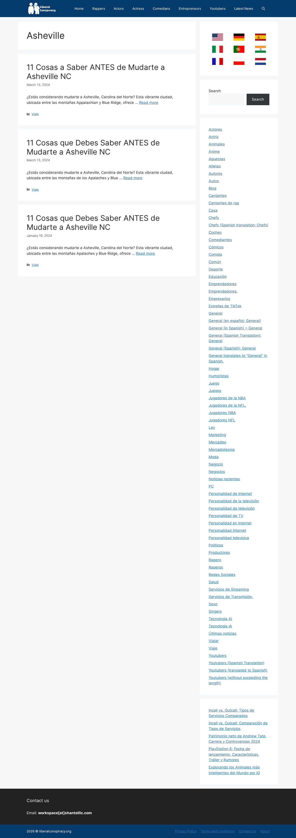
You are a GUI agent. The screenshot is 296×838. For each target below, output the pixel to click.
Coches (215, 232)
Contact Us (247, 831)
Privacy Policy (186, 831)
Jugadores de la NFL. (227, 405)
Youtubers (218, 8)
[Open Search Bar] (263, 8)
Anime (214, 151)
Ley (212, 427)
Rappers (98, 8)
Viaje (35, 114)
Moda (214, 457)
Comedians (161, 8)
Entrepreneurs (190, 8)
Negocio (216, 464)
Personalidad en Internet (230, 523)
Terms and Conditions (218, 831)
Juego (214, 383)
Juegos (215, 390)
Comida (215, 254)
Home (79, 8)
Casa (213, 210)
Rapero (215, 560)
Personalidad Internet (227, 530)
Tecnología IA (220, 626)
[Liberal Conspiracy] (41, 8)
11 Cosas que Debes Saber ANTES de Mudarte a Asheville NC (93, 147)
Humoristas (219, 376)
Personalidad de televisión (232, 508)
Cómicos (216, 247)
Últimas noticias (222, 633)
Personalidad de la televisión (234, 501)
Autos (214, 181)
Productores (219, 552)
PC (211, 486)
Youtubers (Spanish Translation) (236, 663)
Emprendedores (222, 284)
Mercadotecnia (222, 449)
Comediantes (220, 240)
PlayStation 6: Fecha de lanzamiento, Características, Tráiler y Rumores (234, 754)
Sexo (213, 604)
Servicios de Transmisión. (231, 597)
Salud (214, 582)
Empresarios (219, 299)
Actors (119, 8)
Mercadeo (217, 442)
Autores (215, 173)
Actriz (214, 137)
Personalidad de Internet (230, 494)
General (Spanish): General (232, 348)
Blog (212, 188)
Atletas (215, 166)
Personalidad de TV (226, 516)
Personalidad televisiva (229, 538)
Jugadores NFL (222, 420)
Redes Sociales (222, 574)
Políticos (216, 545)
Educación (218, 276)
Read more (148, 102)
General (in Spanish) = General (235, 328)
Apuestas (217, 159)
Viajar (214, 641)
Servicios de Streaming (229, 589)
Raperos (216, 567)
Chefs (214, 218)
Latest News (243, 8)
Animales (217, 144)
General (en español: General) (235, 321)
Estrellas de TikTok (225, 306)
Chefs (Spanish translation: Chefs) (238, 225)
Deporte (216, 269)
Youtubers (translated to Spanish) (238, 670)
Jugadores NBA (222, 413)
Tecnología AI (220, 619)
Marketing (217, 435)
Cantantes (218, 195)
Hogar (214, 368)
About (264, 831)
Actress (138, 8)
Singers (215, 611)
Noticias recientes (224, 479)
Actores (215, 129)
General (215, 313)
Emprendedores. (223, 291)
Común (215, 262)
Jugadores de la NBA (227, 398)
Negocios (217, 471)
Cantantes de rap (224, 203)
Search (215, 91)
